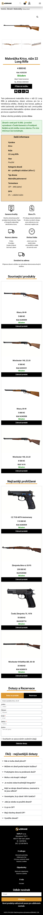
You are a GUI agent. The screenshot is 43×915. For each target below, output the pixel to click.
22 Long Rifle (13, 154)
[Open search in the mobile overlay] (20, 3)
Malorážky (18, 9)
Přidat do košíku (21, 86)
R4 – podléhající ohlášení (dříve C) (21, 170)
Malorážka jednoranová (17, 179)
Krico (30, 116)
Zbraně (10, 9)
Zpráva (3, 727)
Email (3, 716)
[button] (40, 3)
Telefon (3, 721)
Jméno (3, 704)
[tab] (12, 695)
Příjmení (3, 710)
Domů (3, 9)
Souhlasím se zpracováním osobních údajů (19, 739)
